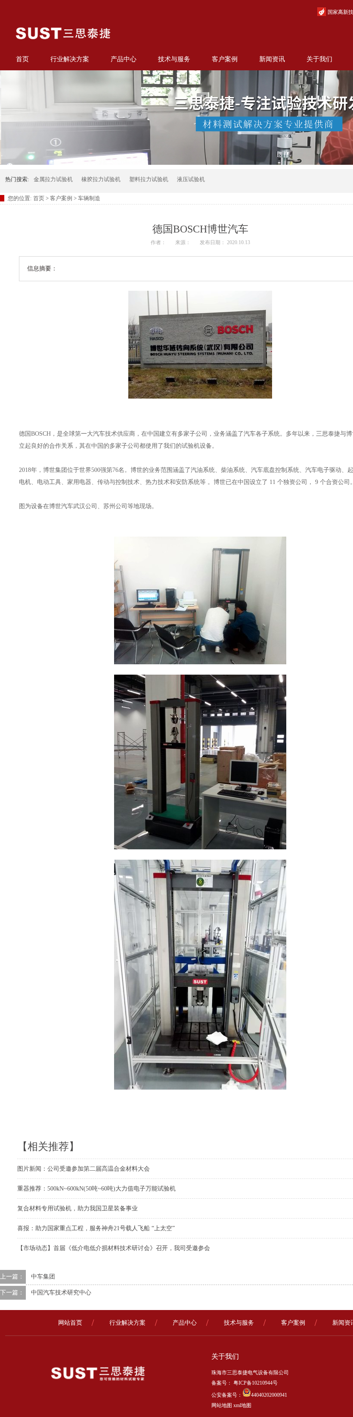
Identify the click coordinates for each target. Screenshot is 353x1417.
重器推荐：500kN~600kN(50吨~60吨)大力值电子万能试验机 (96, 1188)
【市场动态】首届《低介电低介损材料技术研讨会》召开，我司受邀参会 (113, 1248)
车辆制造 (89, 198)
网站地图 (221, 1405)
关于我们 (319, 59)
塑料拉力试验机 (148, 179)
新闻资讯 (272, 59)
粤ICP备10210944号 (255, 1383)
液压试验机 (191, 179)
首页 (22, 59)
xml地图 (242, 1405)
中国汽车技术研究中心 (61, 1292)
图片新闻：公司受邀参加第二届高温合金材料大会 (83, 1169)
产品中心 (123, 59)
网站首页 (70, 1323)
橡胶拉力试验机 (101, 179)
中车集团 (43, 1276)
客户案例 (225, 59)
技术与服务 (174, 59)
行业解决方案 (69, 59)
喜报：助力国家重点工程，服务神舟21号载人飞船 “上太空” (96, 1228)
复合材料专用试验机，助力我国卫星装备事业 (77, 1208)
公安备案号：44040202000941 (249, 1395)
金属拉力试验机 (53, 179)
